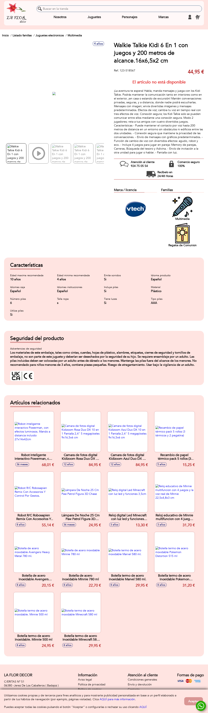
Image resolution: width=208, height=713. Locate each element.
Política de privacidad (91, 684)
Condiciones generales (142, 680)
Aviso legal (85, 680)
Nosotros (60, 17)
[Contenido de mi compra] (198, 17)
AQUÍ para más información (117, 699)
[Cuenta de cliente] (190, 17)
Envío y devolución (140, 684)
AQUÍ (143, 707)
